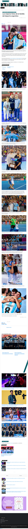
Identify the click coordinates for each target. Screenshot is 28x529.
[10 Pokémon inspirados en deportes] (4, 485)
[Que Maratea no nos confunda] (4, 68)
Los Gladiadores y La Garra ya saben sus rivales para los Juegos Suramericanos (16, 468)
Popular (7, 475)
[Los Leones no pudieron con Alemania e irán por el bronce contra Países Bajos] (4, 466)
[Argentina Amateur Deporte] (5, 1)
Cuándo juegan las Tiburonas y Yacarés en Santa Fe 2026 (13, 437)
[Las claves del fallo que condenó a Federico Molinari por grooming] (4, 482)
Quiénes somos (2, 519)
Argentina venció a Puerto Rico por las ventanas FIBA (12, 421)
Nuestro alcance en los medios (4, 520)
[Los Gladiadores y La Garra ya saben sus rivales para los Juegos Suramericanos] (4, 469)
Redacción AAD (9, 22)
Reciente (21, 475)
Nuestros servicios (3, 521)
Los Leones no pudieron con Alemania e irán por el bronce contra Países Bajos (14, 341)
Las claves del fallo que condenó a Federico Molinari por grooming (14, 481)
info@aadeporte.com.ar (22, 525)
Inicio (1, 522)
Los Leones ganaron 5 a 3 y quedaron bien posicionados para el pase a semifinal (7, 455)
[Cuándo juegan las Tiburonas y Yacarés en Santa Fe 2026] (14, 430)
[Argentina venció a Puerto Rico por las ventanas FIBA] (14, 414)
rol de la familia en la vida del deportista (16, 58)
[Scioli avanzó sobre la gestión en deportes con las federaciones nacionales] (4, 479)
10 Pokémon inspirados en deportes (10, 484)
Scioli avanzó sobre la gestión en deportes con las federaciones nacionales (15, 478)
